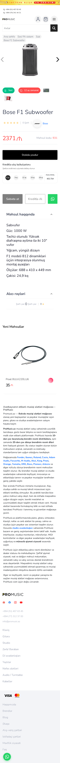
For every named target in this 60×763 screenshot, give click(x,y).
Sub (38, 36)
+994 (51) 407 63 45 (13, 9)
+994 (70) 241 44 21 (13, 13)
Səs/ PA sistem (25, 36)
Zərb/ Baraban (11, 649)
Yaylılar (7, 662)
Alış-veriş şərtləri (12, 730)
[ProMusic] (8, 19)
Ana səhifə (9, 36)
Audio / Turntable (13, 675)
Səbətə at (12, 199)
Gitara (6, 636)
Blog (5, 717)
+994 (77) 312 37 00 (13, 616)
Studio (6, 643)
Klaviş (6, 630)
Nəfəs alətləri (10, 668)
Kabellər (7, 681)
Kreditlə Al (35, 199)
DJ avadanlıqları (11, 655)
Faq (5, 749)
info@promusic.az (11, 621)
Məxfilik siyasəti (12, 743)
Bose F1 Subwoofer (14, 40)
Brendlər (7, 711)
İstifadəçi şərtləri (12, 736)
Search (54, 28)
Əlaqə (6, 724)
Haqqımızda (9, 704)
